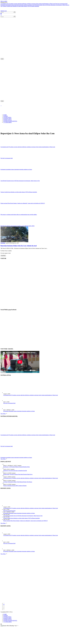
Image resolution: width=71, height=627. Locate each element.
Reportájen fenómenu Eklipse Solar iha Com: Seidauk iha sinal (19, 245)
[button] (15, 12)
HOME (5, 114)
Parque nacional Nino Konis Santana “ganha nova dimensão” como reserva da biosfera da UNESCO (23, 203)
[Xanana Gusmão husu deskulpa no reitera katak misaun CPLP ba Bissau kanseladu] (9, 190)
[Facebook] (3, 603)
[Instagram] (3, 607)
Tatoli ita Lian (4, 10)
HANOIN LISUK (7, 118)
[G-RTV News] (7, 9)
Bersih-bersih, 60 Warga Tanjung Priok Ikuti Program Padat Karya (17, 474)
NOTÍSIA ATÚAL (7, 119)
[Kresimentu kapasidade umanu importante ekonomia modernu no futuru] (9, 168)
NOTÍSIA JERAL (7, 117)
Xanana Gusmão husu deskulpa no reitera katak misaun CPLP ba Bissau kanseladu (21, 6)
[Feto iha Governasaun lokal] (9, 156)
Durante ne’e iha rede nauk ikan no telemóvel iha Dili (15, 470)
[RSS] (3, 609)
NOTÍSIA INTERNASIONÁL (10, 121)
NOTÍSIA (5, 116)
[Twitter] (3, 604)
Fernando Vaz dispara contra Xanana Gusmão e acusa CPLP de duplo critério (17, 225)
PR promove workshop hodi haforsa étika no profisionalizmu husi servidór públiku (19, 214)
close (2, 58)
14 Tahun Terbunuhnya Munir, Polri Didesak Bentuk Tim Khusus (17, 481)
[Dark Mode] (1, 13)
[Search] (1, 15)
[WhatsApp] (3, 608)
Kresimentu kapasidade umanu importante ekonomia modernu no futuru (16, 5)
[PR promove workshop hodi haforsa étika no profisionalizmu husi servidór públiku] (9, 213)
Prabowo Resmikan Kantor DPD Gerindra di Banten (14, 485)
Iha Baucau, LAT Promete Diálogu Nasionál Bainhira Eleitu (16, 466)
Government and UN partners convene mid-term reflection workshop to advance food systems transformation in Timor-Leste (28, 3)
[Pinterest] (3, 605)
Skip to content (4, 1)
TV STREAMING (7, 122)
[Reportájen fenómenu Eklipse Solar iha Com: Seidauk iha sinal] (14, 241)
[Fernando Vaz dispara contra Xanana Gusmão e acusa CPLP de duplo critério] (9, 224)
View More (3, 255)
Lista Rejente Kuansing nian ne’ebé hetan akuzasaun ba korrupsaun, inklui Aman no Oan (20, 180)
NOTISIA (3, 243)
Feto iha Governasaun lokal (61, 3)
